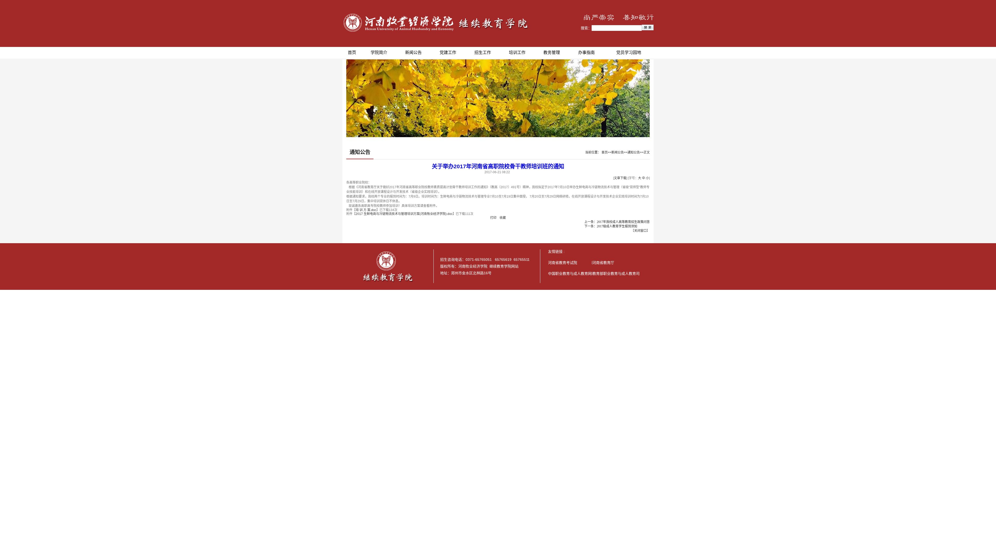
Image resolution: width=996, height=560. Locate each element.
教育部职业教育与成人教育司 (616, 273)
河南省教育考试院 (562, 263)
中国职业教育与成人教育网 (570, 273)
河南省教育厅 (603, 263)
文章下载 (620, 178)
